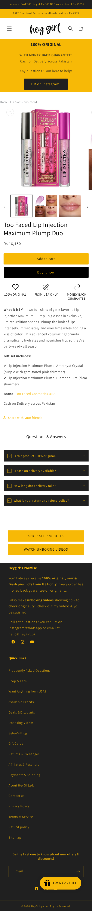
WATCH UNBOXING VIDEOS (46, 549)
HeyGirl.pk (37, 906)
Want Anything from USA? (27, 691)
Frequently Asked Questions (29, 670)
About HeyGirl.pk (21, 785)
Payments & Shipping (24, 775)
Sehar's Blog (18, 733)
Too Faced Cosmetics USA (35, 393)
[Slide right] (87, 207)
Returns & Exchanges (24, 754)
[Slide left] (4, 207)
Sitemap (15, 837)
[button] (9, 28)
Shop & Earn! (18, 681)
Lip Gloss (15, 102)
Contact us (16, 795)
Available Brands (21, 702)
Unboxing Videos (21, 722)
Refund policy (19, 827)
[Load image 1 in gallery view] (22, 206)
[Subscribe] (78, 871)
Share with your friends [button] (25, 417)
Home (4, 102)
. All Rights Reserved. (58, 906)
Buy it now (46, 272)
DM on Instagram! (46, 84)
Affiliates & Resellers (24, 764)
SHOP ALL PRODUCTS (46, 535)
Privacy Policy (19, 806)
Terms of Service (21, 816)
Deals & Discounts (22, 712)
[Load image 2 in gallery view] (46, 206)
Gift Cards (16, 743)
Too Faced (30, 102)
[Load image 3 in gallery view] (70, 206)
